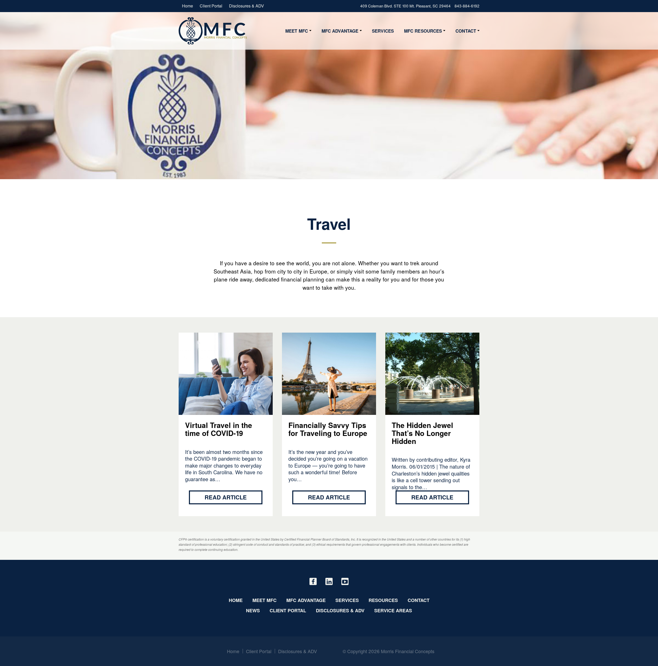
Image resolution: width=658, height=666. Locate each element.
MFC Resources (423, 31)
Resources (383, 600)
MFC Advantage (340, 31)
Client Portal (211, 6)
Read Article (226, 497)
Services (383, 31)
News (253, 610)
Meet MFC (296, 31)
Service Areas (393, 610)
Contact (465, 31)
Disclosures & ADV (246, 6)
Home (187, 6)
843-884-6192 (466, 5)
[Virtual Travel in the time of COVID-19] (213, 30)
